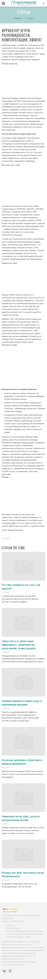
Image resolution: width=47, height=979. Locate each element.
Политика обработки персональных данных (25, 931)
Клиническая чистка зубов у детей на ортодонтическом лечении (21, 818)
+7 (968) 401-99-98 (17, 921)
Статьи (30, 18)
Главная (18, 18)
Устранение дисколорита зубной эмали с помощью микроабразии (22, 761)
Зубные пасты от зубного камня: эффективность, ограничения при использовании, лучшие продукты (19, 644)
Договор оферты (13, 928)
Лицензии (11, 925)
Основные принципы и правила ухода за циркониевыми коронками (22, 702)
